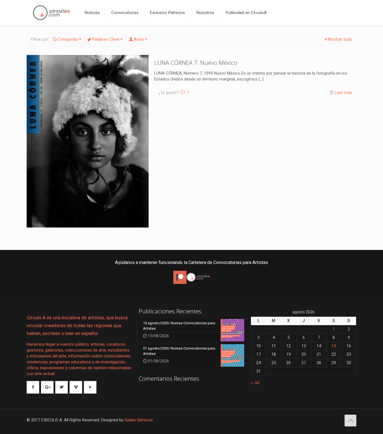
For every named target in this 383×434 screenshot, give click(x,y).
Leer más (343, 92)
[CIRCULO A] (51, 12)
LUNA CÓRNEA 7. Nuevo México (195, 62)
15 (333, 345)
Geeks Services (138, 419)
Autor (139, 39)
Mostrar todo (340, 39)
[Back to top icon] (350, 420)
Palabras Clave (105, 39)
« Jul (255, 382)
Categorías (68, 39)
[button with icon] (33, 387)
